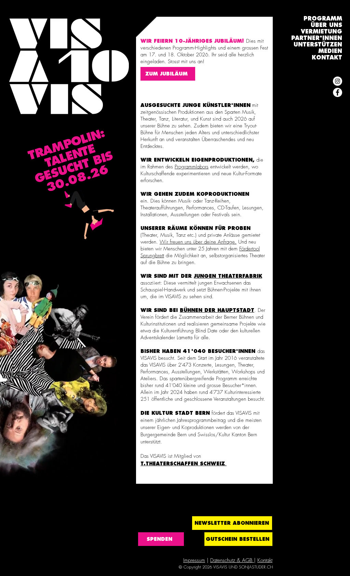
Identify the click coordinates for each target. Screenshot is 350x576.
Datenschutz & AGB (232, 560)
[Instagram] (337, 81)
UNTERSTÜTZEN (318, 44)
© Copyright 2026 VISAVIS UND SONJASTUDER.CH (226, 567)
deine (210, 241)
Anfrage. (226, 241)
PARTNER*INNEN (316, 38)
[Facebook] (337, 92)
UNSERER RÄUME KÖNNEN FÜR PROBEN (195, 228)
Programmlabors (191, 166)
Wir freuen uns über (182, 241)
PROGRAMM (323, 18)
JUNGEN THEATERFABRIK (228, 276)
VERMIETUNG (321, 31)
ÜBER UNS (326, 25)
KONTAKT (327, 57)
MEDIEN (330, 51)
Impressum (194, 560)
